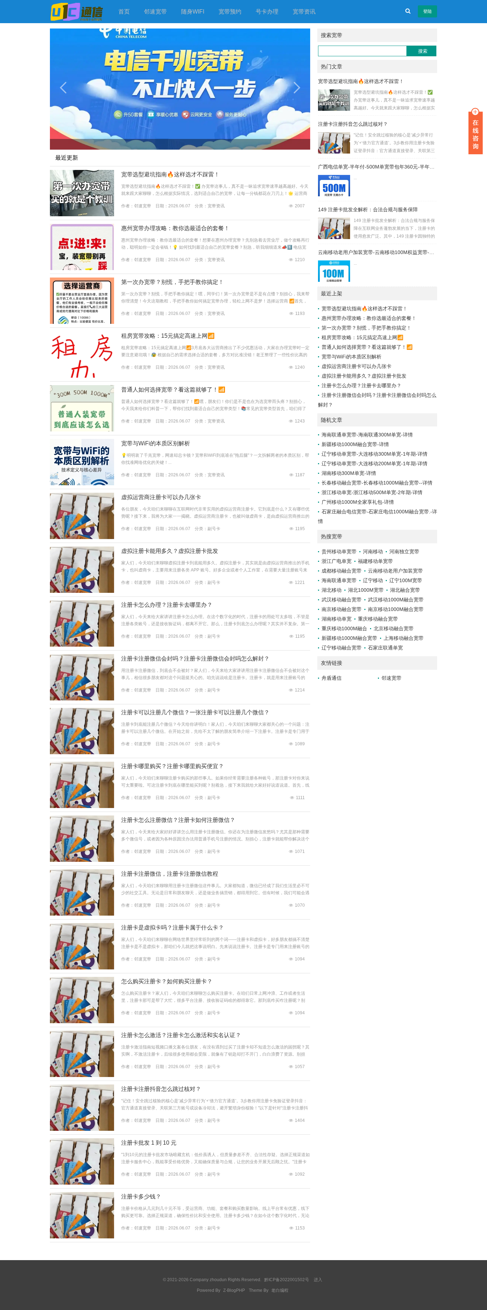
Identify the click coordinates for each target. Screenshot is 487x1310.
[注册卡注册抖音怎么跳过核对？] (82, 1129)
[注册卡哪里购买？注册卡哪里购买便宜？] (82, 806)
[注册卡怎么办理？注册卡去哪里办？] (82, 645)
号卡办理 (267, 12)
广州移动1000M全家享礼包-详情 (358, 502)
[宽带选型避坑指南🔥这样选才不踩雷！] (82, 214)
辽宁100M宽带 (405, 580)
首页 (124, 12)
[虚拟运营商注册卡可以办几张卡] (82, 537)
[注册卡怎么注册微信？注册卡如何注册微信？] (82, 860)
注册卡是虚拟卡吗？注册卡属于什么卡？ (172, 928)
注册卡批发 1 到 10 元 (148, 1143)
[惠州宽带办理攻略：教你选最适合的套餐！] (82, 268)
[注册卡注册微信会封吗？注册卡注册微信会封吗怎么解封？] (82, 699)
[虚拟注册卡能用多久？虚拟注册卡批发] (82, 591)
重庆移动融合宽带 (378, 619)
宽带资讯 (304, 12)
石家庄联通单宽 (385, 648)
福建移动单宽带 (375, 561)
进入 (318, 1279)
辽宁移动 (373, 580)
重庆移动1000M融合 (344, 628)
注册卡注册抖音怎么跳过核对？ (161, 1089)
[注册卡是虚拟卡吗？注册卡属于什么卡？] (82, 967)
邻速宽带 (155, 12)
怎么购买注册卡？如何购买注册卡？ (166, 981)
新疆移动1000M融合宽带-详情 (355, 444)
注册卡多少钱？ (141, 1197)
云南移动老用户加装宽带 (395, 571)
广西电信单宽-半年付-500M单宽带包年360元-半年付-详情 (382, 167)
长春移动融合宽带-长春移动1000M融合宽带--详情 (377, 483)
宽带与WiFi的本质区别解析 (155, 443)
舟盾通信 (332, 678)
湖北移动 (332, 590)
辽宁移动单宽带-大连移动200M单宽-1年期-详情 (374, 463)
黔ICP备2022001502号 (287, 1279)
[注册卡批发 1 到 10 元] (82, 1183)
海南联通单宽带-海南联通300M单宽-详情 (367, 434)
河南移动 (373, 551)
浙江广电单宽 (337, 561)
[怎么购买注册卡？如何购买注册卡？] (82, 1021)
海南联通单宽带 (339, 580)
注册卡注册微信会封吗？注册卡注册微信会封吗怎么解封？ (195, 659)
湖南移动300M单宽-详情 (349, 473)
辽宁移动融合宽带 (342, 648)
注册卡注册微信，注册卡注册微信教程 (169, 874)
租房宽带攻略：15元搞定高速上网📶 (168, 336)
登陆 (427, 11)
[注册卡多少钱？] (82, 1236)
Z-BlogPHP (234, 1290)
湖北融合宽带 (405, 590)
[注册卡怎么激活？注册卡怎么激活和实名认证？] (82, 1075)
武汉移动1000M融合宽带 (396, 599)
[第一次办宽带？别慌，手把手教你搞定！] (82, 322)
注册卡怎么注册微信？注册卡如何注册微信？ (178, 820)
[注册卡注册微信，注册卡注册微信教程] (82, 914)
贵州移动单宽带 (339, 551)
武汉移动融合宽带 (342, 599)
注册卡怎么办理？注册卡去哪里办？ (166, 605)
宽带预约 (230, 12)
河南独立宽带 (404, 551)
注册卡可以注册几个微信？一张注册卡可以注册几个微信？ (195, 712)
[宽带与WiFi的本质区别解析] (82, 483)
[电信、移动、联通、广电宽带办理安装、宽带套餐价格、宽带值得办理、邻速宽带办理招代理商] (76, 11)
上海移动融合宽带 (404, 638)
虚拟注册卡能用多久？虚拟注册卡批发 (169, 551)
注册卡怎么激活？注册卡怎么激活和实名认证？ (181, 1035)
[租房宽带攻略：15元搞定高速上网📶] (82, 376)
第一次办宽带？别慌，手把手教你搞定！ (172, 282)
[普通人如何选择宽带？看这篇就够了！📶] (82, 430)
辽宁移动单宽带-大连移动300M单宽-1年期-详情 (374, 454)
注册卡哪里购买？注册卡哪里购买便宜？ (172, 766)
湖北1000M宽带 (366, 590)
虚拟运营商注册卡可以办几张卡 (161, 497)
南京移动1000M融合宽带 (396, 609)
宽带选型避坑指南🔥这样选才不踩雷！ (170, 174)
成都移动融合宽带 (342, 571)
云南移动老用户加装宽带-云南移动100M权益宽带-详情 (378, 252)
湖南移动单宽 (337, 619)
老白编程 (279, 1290)
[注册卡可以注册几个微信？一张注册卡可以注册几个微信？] (82, 752)
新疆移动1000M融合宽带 (349, 638)
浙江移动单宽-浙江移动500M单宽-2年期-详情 (372, 492)
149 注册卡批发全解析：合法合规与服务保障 (368, 209)
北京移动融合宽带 (394, 628)
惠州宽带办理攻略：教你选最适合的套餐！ (175, 228)
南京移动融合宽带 (342, 609)
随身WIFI (192, 12)
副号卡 (213, 528)
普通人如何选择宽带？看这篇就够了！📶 (173, 390)
